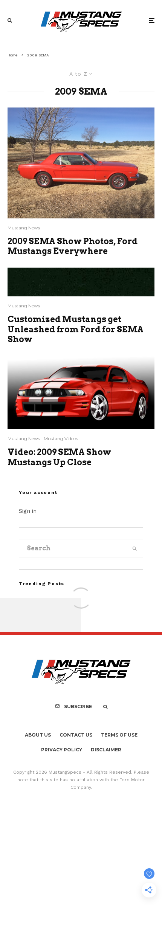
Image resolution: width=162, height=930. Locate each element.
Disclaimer (106, 749)
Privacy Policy (61, 749)
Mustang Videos (61, 438)
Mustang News (24, 228)
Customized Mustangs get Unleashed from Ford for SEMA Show (76, 329)
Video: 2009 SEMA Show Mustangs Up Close (59, 457)
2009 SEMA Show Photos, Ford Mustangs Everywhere (73, 246)
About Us (38, 735)
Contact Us (76, 735)
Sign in (28, 511)
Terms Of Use (119, 735)
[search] (135, 548)
